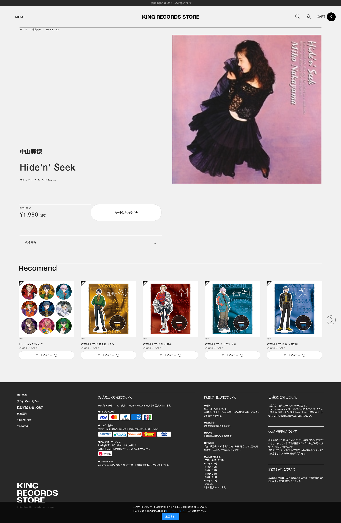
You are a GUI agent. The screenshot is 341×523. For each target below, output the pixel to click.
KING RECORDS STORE (170, 17)
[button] (331, 320)
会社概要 (22, 395)
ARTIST (23, 29)
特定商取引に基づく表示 (30, 407)
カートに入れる (44, 355)
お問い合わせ (24, 420)
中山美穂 (37, 29)
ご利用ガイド (23, 426)
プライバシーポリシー (28, 401)
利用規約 (22, 414)
